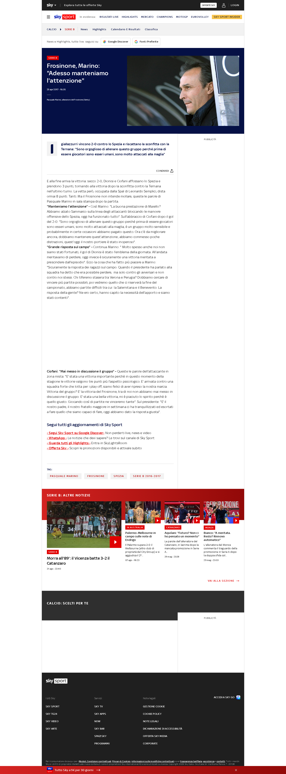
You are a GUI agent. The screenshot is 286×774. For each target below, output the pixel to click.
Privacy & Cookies (121, 761)
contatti (221, 761)
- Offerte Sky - (58, 448)
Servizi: (98, 698)
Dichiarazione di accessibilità (162, 728)
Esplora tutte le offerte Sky (83, 5)
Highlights (99, 29)
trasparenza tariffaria (191, 761)
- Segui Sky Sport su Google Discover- (75, 433)
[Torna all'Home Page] (65, 16)
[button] (137, 770)
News (84, 29)
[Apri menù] (48, 16)
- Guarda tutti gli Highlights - (68, 443)
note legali (150, 721)
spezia (119, 476)
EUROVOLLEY (200, 16)
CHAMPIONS (165, 16)
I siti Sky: (50, 698)
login (235, 5)
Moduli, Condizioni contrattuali (95, 761)
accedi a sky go (224, 697)
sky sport (52, 706)
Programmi (102, 743)
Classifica (151, 29)
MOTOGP (182, 16)
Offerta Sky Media (155, 736)
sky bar (99, 728)
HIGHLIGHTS (130, 16)
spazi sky (100, 736)
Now (97, 721)
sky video (52, 721)
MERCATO (147, 16)
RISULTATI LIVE (109, 16)
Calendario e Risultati (125, 29)
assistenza (208, 761)
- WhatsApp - (57, 438)
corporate (150, 743)
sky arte (51, 728)
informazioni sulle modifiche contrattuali (153, 761)
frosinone (96, 476)
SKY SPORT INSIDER (227, 16)
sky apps (100, 713)
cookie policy (152, 713)
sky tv (98, 706)
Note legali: (149, 698)
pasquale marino (64, 476)
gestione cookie (154, 706)
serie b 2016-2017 (147, 476)
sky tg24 (51, 713)
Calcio (52, 29)
